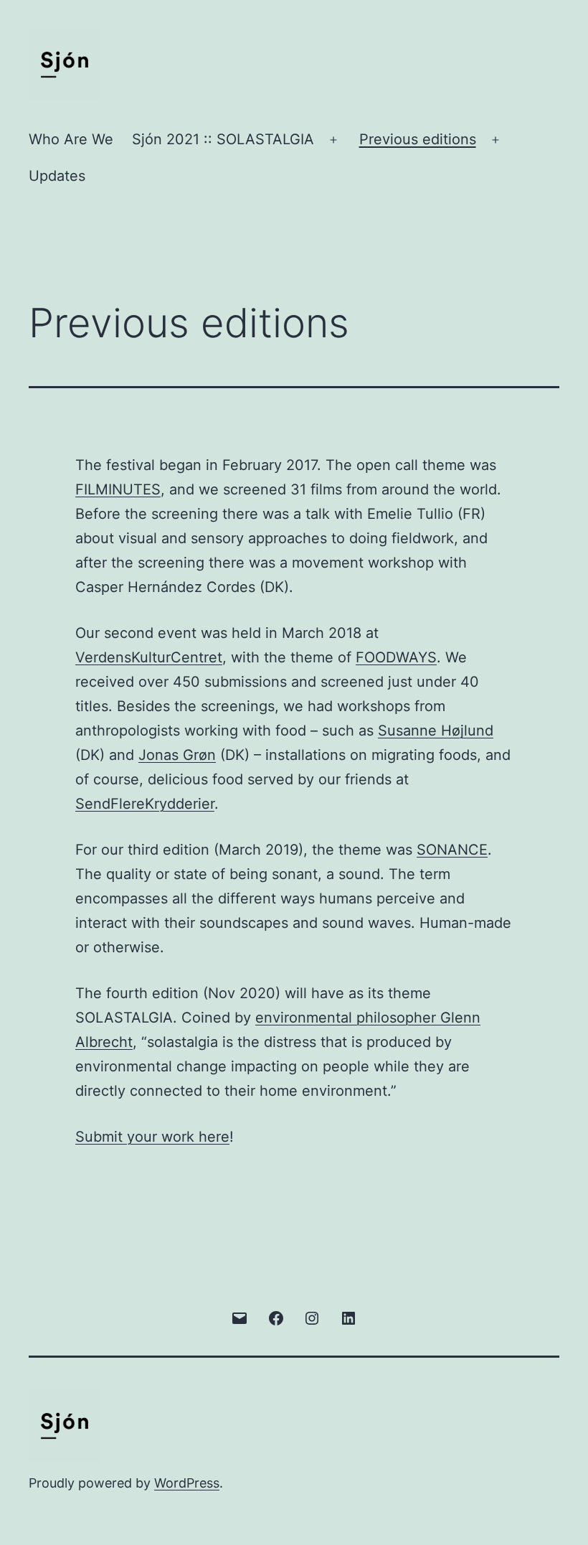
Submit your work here (152, 1136)
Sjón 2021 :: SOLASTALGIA (223, 139)
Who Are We (71, 139)
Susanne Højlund (435, 730)
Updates (57, 175)
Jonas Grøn (177, 755)
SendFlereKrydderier (144, 803)
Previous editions (417, 139)
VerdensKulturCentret (148, 657)
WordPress (186, 1482)
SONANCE (452, 849)
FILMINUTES (118, 489)
